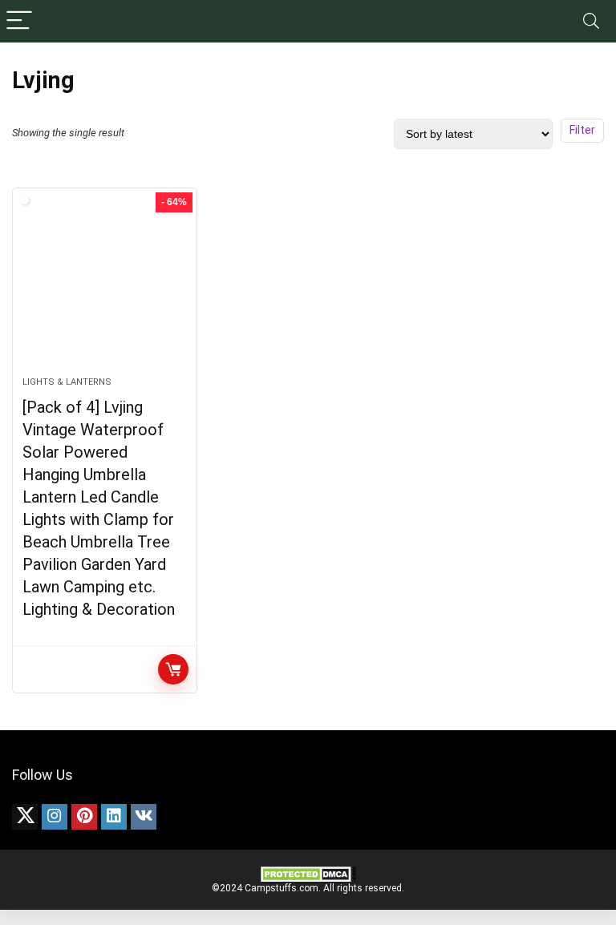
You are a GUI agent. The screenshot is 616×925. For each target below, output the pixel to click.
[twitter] (25, 817)
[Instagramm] (54, 817)
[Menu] (19, 21)
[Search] (591, 21)
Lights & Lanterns (66, 382)
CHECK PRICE (173, 669)
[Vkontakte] (143, 817)
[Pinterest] (84, 817)
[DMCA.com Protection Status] (308, 871)
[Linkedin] (114, 817)
